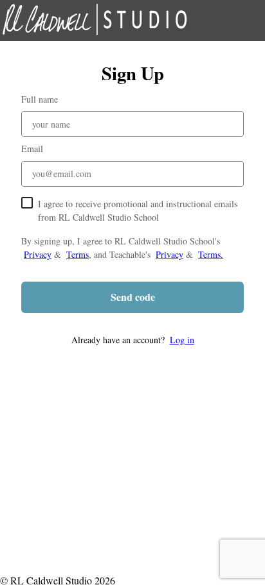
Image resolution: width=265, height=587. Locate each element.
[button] (132, 340)
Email (32, 148)
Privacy (37, 254)
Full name (39, 99)
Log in (182, 340)
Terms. (210, 254)
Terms (77, 254)
